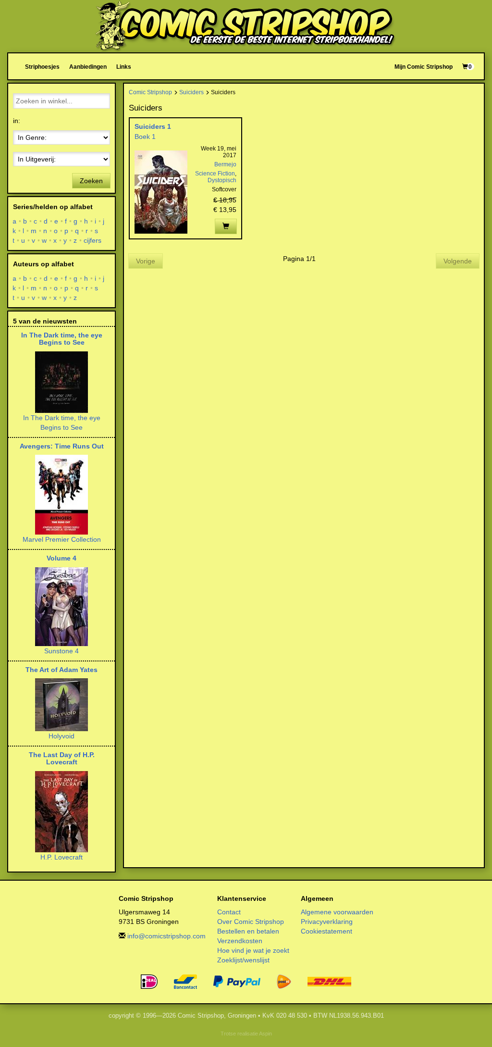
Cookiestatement (326, 931)
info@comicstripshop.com (166, 936)
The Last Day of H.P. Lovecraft (62, 758)
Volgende (457, 261)
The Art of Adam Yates (61, 669)
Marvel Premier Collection (62, 539)
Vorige (145, 261)
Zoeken (91, 181)
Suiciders (191, 92)
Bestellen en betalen (248, 931)
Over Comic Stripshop (250, 921)
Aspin (265, 1033)
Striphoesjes (42, 66)
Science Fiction (215, 173)
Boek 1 (145, 136)
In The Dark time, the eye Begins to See (61, 338)
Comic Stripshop (150, 92)
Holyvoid (61, 736)
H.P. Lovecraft (61, 857)
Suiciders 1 (153, 126)
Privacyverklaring (327, 921)
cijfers (92, 240)
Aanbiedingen (88, 66)
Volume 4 (61, 558)
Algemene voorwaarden (337, 912)
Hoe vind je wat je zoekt (253, 950)
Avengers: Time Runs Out (62, 446)
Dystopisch (222, 180)
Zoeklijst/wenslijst (243, 960)
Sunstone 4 (61, 651)
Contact (229, 912)
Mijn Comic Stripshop (423, 66)
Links (123, 66)
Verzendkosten (239, 941)
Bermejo (225, 164)
